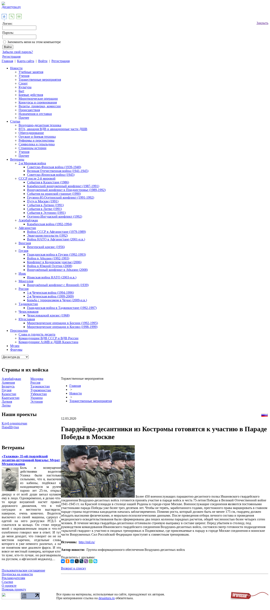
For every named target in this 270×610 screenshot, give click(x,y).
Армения (8, 382)
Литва (6, 405)
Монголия (26, 281)
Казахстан (9, 394)
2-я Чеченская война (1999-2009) (50, 296)
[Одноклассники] (67, 561)
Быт (21, 91)
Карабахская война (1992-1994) (49, 224)
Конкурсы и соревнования (38, 102)
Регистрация (11, 56)
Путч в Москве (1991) (42, 201)
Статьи (15, 121)
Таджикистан (28, 304)
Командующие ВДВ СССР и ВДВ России (48, 338)
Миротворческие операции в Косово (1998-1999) (62, 327)
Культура (25, 87)
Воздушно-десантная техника (40, 125)
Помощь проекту (14, 589)
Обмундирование (31, 133)
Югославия (27, 319)
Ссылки (7, 582)
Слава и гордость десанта (37, 334)
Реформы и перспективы (36, 140)
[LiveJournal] (81, 561)
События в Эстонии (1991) (46, 212)
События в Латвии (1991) (45, 205)
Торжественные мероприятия (40, 79)
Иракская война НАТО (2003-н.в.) (51, 277)
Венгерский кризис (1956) (46, 247)
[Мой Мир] (72, 561)
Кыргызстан (10, 398)
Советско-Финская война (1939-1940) (54, 167)
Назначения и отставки (35, 114)
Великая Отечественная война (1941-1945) (57, 171)
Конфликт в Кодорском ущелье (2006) (54, 262)
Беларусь (8, 386)
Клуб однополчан (14, 423)
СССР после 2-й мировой (37, 178)
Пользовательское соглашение (23, 570)
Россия (23, 289)
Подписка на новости (17, 574)
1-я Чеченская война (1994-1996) (50, 292)
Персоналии (19, 330)
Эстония (36, 401)
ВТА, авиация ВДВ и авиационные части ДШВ (53, 129)
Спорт (23, 83)
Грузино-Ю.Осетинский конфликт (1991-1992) (60, 197)
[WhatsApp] (91, 561)
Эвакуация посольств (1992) (47, 235)
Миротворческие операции (38, 98)
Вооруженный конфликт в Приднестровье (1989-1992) (66, 190)
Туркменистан (40, 390)
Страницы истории (32, 148)
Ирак (22, 273)
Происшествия (29, 110)
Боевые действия (31, 95)
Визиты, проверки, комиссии (40, 106)
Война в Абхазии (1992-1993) (48, 258)
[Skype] (95, 561)
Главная (7, 61)
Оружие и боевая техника (37, 136)
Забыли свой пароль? (17, 52)
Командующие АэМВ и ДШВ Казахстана (48, 342)
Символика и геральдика (37, 144)
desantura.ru (107, 598)
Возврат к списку (73, 568)
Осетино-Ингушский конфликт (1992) (54, 216)
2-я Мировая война (32, 163)
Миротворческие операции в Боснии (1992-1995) (62, 323)
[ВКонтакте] (63, 561)
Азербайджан (28, 220)
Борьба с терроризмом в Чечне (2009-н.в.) (57, 300)
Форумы (16, 349)
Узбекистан (38, 394)
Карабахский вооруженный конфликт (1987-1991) (63, 186)
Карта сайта (25, 61)
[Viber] (86, 561)
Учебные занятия (31, 72)
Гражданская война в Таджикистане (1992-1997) (62, 308)
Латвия (7, 401)
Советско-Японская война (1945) (50, 174)
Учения (24, 76)
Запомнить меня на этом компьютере (34, 42)
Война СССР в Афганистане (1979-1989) (56, 231)
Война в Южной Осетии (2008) (49, 266)
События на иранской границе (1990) (54, 193)
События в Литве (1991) (44, 209)
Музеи (14, 346)
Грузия (23, 250)
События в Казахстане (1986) (48, 182)
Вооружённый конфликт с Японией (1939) (58, 285)
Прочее (24, 117)
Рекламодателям (13, 578)
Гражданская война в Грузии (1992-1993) (56, 254)
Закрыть (262, 23)
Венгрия (25, 243)
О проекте (9, 585)
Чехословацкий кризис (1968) (48, 315)
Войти (42, 61)
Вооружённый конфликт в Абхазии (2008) (57, 270)
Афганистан (27, 228)
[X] (77, 561)
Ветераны (17, 159)
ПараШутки (10, 427)
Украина (36, 398)
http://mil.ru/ (87, 542)
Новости (16, 68)
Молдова (36, 379)
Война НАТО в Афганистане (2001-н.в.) (56, 239)
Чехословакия (28, 311)
